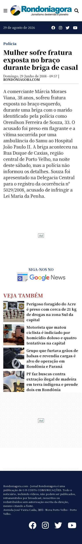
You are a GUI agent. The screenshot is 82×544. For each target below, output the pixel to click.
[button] (5, 10)
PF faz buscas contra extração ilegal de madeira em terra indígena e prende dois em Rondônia (52, 381)
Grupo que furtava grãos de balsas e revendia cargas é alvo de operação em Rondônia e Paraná (52, 358)
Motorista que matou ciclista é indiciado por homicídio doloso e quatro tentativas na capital (51, 335)
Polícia (9, 43)
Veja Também (23, 295)
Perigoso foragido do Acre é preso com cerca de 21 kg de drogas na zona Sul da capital (51, 311)
